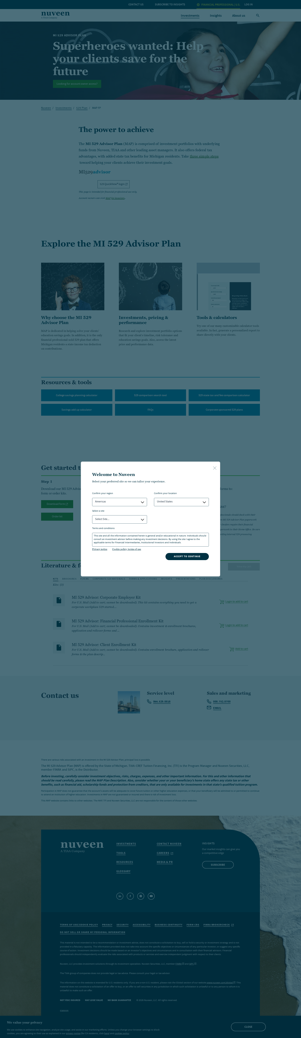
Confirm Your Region (102, 493)
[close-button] (215, 468)
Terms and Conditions (103, 528)
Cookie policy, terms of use (126, 549)
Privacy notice (99, 549)
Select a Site (98, 511)
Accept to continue (187, 556)
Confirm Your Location (165, 493)
